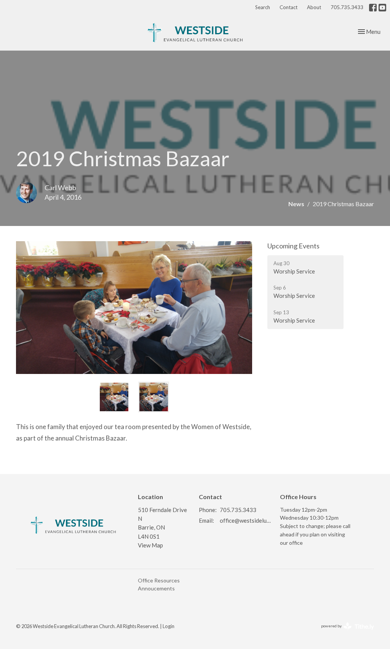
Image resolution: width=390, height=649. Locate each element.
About (314, 7)
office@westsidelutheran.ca (246, 520)
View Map (150, 545)
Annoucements (156, 588)
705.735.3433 (347, 7)
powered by (343, 632)
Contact (288, 7)
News (296, 203)
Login (168, 626)
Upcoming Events (293, 246)
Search (262, 7)
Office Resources (159, 580)
